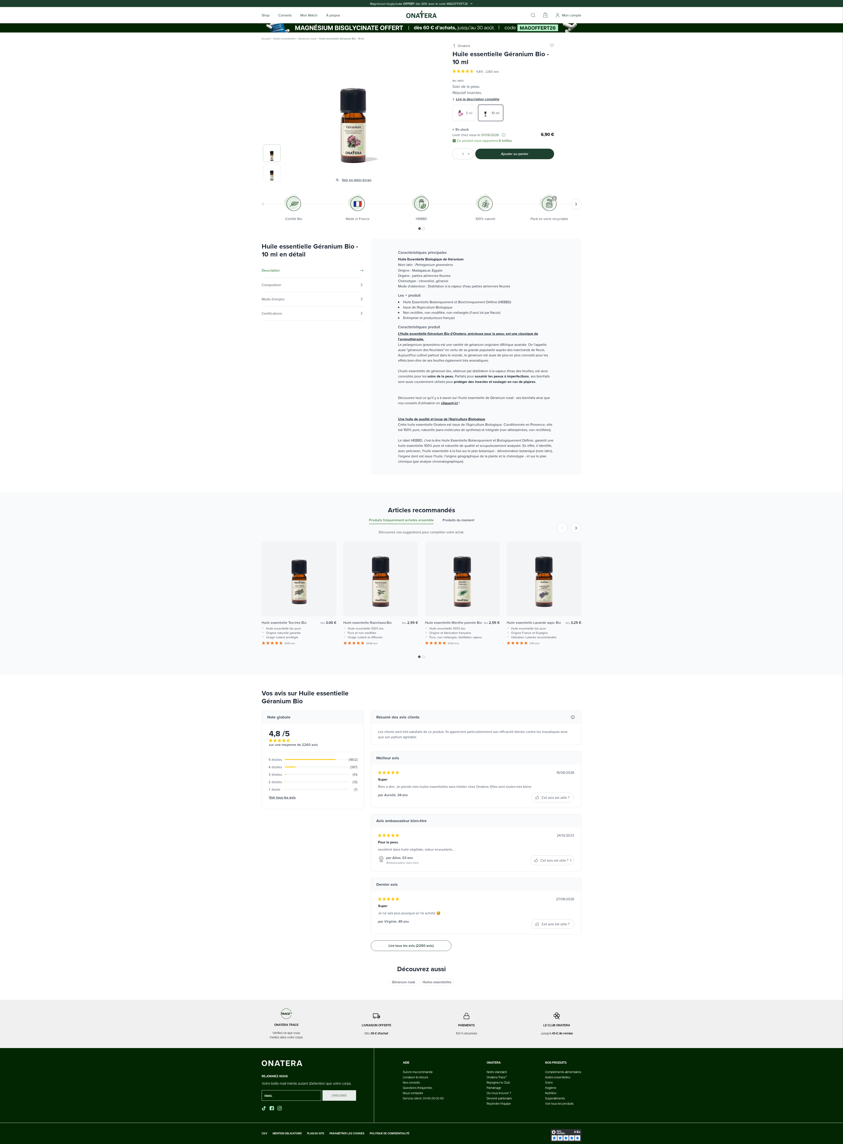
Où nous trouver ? (499, 1093)
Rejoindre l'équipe (499, 1103)
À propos (333, 15)
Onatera (464, 45)
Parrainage (494, 1088)
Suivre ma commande (418, 1072)
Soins (549, 1082)
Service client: (423, 1098)
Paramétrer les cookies (347, 1133)
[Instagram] (280, 1108)
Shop (266, 15)
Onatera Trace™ (497, 1077)
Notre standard (497, 1072)
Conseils (285, 15)
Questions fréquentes (417, 1088)
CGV (264, 1133)
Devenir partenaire (499, 1098)
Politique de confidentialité (389, 1133)
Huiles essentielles (284, 38)
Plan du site (315, 1133)
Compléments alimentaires (563, 1072)
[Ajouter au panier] (328, 606)
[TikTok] (264, 1108)
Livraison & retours (415, 1077)
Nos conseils (411, 1082)
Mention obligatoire (287, 1133)
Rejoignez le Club (498, 1082)
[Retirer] (455, 154)
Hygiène (550, 1088)
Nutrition (551, 1093)
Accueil (266, 38)
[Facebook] (272, 1108)
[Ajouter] (470, 154)
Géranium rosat (307, 38)
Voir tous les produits (559, 1103)
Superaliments (555, 1098)
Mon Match (308, 15)
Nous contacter (413, 1093)
